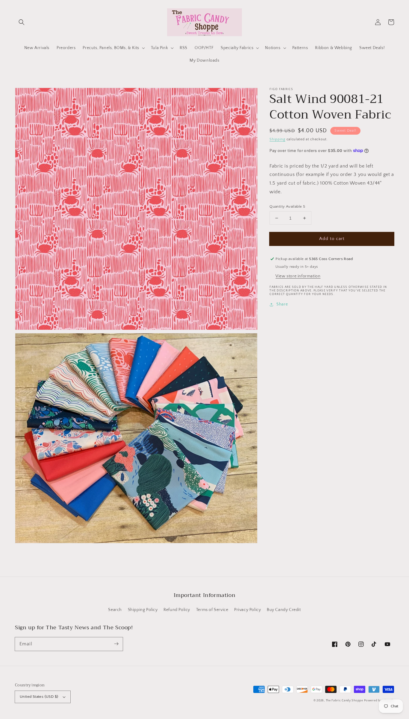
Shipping (277, 139)
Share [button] (282, 304)
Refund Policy (176, 609)
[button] (21, 22)
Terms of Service (212, 609)
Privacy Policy (247, 609)
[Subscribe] (116, 643)
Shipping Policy (143, 609)
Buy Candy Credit (284, 609)
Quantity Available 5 (287, 206)
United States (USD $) (39, 696)
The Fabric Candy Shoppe (344, 700)
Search (115, 609)
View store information (297, 276)
